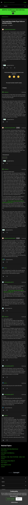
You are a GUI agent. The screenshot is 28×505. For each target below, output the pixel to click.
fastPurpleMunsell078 (9, 282)
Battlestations (5, 16)
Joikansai (6, 92)
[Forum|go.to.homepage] (9, 2)
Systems (3, 454)
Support (3, 485)
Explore (3, 481)
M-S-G (5, 268)
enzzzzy (6, 415)
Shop (3, 478)
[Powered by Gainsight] (14, 473)
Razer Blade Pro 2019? (6, 464)
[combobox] (14, 6)
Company (3, 489)
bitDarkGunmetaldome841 (9, 29)
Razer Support (4, 450)
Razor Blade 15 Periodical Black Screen (9, 449)
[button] (1, 2)
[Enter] (2, 6)
